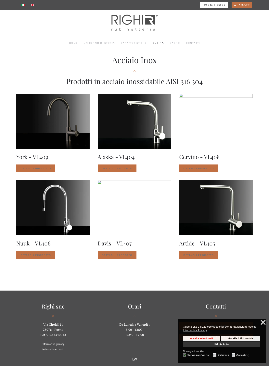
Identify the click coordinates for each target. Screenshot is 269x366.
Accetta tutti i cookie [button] (240, 338)
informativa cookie (53, 349)
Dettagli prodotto (35, 168)
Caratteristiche (134, 43)
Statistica (223, 355)
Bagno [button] (175, 43)
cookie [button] (252, 326)
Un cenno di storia (99, 43)
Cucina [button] (158, 43)
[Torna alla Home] (134, 22)
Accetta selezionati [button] (201, 338)
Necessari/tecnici (198, 355)
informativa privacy (53, 344)
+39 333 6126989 (213, 5)
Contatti (193, 43)
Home (73, 43)
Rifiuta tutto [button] (221, 344)
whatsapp (242, 5)
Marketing (242, 355)
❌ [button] (263, 322)
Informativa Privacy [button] (195, 330)
